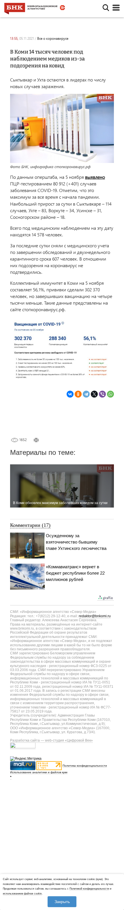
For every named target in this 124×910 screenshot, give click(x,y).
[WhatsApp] (110, 394)
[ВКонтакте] (70, 394)
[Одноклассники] (78, 394)
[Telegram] (86, 394)
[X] (94, 394)
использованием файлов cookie (22, 893)
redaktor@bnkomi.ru (95, 616)
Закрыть (62, 901)
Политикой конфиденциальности (89, 888)
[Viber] (102, 394)
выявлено (95, 177)
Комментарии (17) (30, 525)
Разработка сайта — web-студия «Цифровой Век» (51, 740)
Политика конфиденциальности (85, 765)
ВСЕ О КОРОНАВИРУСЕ (52, 38)
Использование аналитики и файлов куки (38, 772)
